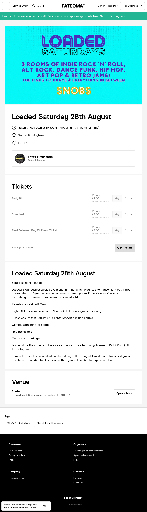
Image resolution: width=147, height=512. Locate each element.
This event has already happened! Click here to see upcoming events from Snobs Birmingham (63, 16)
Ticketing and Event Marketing (88, 450)
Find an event (15, 450)
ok (44, 506)
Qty (117, 198)
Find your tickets (17, 455)
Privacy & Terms (16, 478)
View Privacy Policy (27, 507)
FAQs (11, 460)
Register (112, 5)
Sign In (101, 5)
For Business (130, 5)
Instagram (78, 478)
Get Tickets (124, 247)
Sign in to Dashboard (84, 455)
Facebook (78, 482)
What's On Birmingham (18, 423)
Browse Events (21, 5)
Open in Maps (124, 393)
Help (76, 460)
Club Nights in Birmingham (50, 423)
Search (41, 6)
